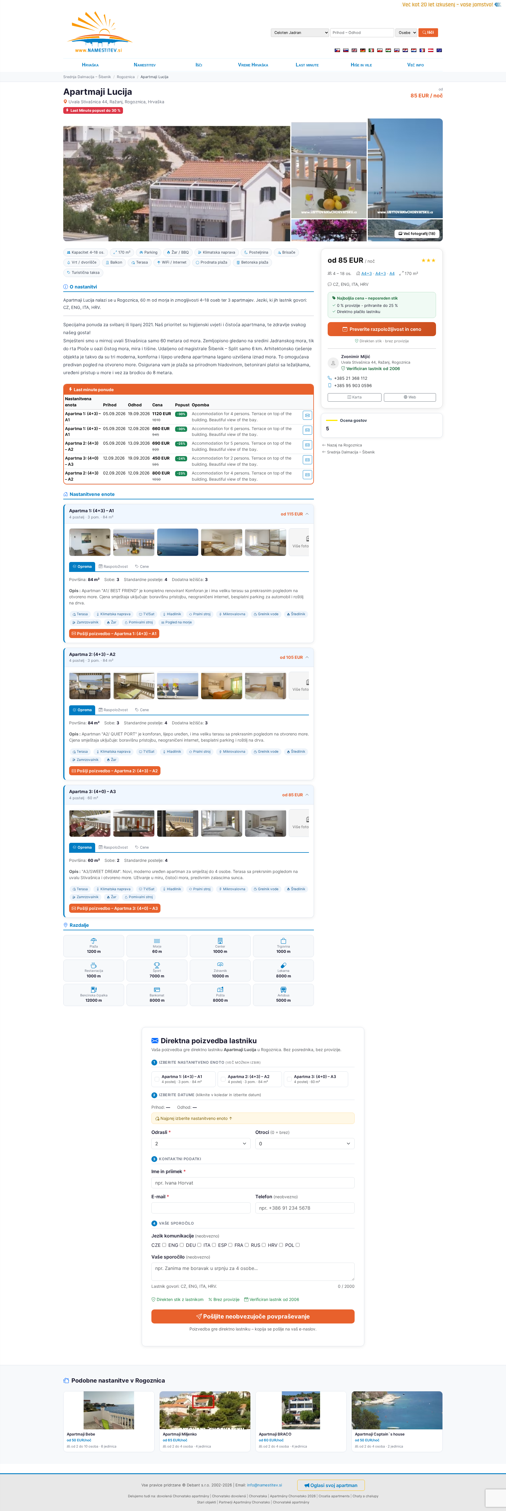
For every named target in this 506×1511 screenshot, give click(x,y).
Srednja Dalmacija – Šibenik (87, 77)
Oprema (85, 566)
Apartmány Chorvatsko (251, 1502)
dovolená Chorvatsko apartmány (183, 1496)
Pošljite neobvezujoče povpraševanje (256, 1316)
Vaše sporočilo (180, 1257)
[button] (382, 425)
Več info (415, 64)
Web (412, 397)
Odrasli (161, 1132)
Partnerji (226, 1502)
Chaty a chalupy (365, 1496)
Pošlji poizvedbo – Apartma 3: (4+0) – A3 (117, 908)
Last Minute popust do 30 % (96, 110)
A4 (392, 273)
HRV (273, 1245)
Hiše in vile (361, 64)
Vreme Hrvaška (253, 64)
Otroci (272, 1132)
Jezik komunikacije (185, 1236)
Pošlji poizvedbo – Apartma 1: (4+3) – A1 (117, 633)
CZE (156, 1245)
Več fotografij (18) (419, 233)
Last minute (307, 64)
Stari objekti (206, 1502)
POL (290, 1245)
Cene (144, 566)
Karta (357, 397)
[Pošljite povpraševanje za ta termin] (307, 415)
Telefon (276, 1196)
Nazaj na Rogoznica (344, 445)
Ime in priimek (168, 1171)
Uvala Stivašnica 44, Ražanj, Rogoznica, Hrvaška (116, 101)
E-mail (160, 1196)
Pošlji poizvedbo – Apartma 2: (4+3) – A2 (117, 770)
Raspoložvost (116, 566)
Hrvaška (90, 64)
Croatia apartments (334, 1496)
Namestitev (144, 64)
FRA (240, 1245)
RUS (256, 1245)
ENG (174, 1245)
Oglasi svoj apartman (334, 1485)
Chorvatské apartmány (291, 1502)
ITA (208, 1245)
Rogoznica (126, 77)
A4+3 (366, 273)
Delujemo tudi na (141, 1496)
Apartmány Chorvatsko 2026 (293, 1496)
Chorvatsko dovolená (229, 1496)
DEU (191, 1245)
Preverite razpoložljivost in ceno (385, 329)
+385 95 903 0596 (353, 385)
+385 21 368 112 (350, 378)
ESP (223, 1245)
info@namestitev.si (264, 1485)
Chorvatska (258, 1496)
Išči (430, 32)
